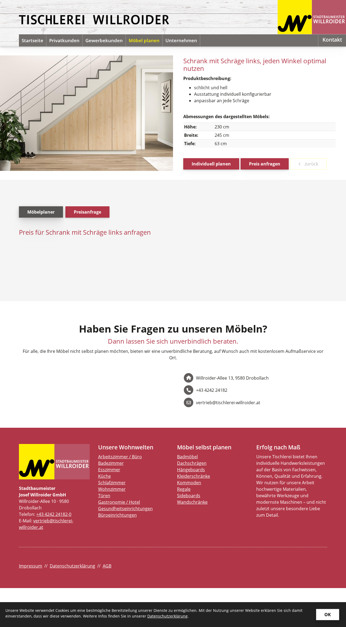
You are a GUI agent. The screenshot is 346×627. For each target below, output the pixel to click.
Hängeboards (191, 470)
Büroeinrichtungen (117, 515)
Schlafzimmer (112, 483)
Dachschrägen (192, 463)
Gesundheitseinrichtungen (125, 509)
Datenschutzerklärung (72, 566)
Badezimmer (111, 463)
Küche (104, 476)
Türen (104, 496)
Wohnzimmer (112, 489)
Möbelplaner (41, 212)
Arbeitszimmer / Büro (120, 457)
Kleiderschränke (193, 476)
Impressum (30, 566)
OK (327, 615)
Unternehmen (181, 40)
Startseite (32, 40)
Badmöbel (187, 457)
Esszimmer (109, 470)
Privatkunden (64, 40)
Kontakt (332, 39)
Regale (184, 489)
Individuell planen (211, 164)
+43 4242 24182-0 (53, 514)
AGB (107, 566)
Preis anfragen (264, 164)
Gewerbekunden (104, 40)
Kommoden (189, 483)
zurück (311, 164)
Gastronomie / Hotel (119, 502)
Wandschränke (192, 502)
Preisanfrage (87, 212)
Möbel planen (144, 40)
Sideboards (188, 496)
